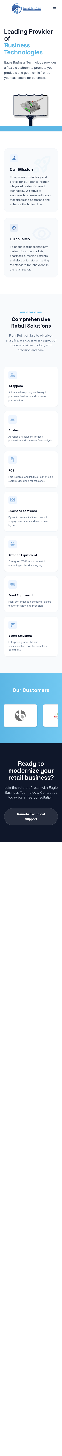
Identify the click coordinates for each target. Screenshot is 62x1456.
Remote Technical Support (31, 816)
